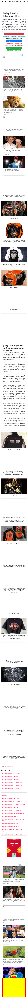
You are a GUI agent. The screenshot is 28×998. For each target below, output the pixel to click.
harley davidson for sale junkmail (14, 45)
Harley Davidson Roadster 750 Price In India (13, 813)
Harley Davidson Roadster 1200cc (10, 779)
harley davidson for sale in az (14, 41)
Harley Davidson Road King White (10, 823)
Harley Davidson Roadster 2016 (10, 816)
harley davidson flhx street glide (14, 43)
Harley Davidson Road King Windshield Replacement (11, 794)
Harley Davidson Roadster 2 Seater (10, 807)
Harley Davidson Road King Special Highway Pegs (13, 819)
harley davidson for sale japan (14, 48)
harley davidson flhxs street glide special (14, 34)
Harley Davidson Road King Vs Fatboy (11, 788)
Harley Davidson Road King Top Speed (11, 810)
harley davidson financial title (14, 38)
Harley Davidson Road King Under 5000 (12, 801)
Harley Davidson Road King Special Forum (12, 782)
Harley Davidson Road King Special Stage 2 (12, 834)
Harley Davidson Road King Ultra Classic (12, 773)
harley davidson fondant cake (14, 50)
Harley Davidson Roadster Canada (10, 798)
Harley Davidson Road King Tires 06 (11, 791)
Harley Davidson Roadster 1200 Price (11, 776)
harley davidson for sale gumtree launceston (14, 36)
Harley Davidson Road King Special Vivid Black (13, 804)
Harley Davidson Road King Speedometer (12, 785)
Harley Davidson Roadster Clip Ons (10, 826)
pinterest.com (10, 766)
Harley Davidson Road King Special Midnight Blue (13, 830)
